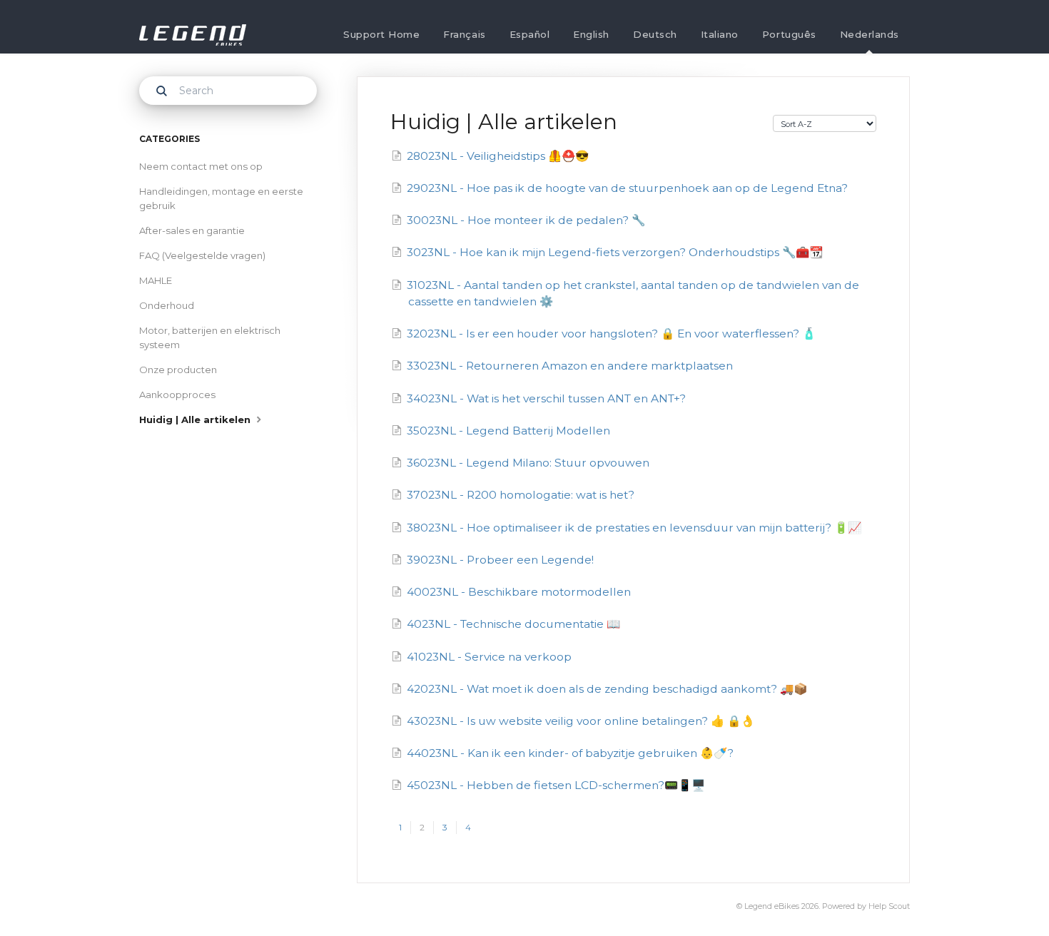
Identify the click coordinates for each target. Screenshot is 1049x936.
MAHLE (155, 280)
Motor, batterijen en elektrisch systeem (209, 337)
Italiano (720, 34)
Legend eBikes (771, 906)
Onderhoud (166, 305)
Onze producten (178, 369)
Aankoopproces (177, 394)
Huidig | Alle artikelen (196, 419)
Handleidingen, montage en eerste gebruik (221, 198)
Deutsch (655, 34)
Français (464, 34)
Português (789, 34)
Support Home (381, 34)
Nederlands (869, 34)
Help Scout (889, 906)
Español (530, 34)
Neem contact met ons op (201, 166)
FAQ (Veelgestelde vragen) (202, 255)
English (591, 34)
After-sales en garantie (192, 230)
